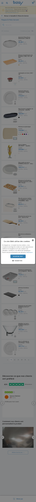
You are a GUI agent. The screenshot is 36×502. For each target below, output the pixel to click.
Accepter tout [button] (18, 256)
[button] (18, 260)
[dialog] (18, 251)
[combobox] (33, 240)
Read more (30, 252)
